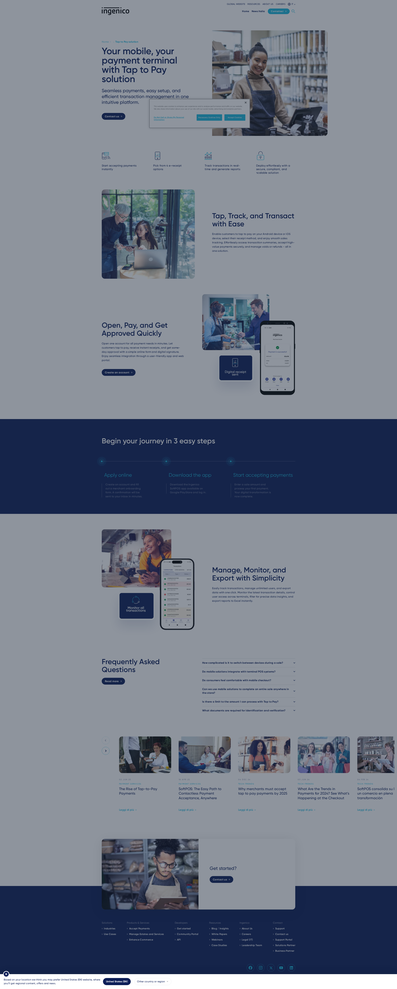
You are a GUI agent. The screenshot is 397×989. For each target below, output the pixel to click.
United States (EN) (117, 981)
